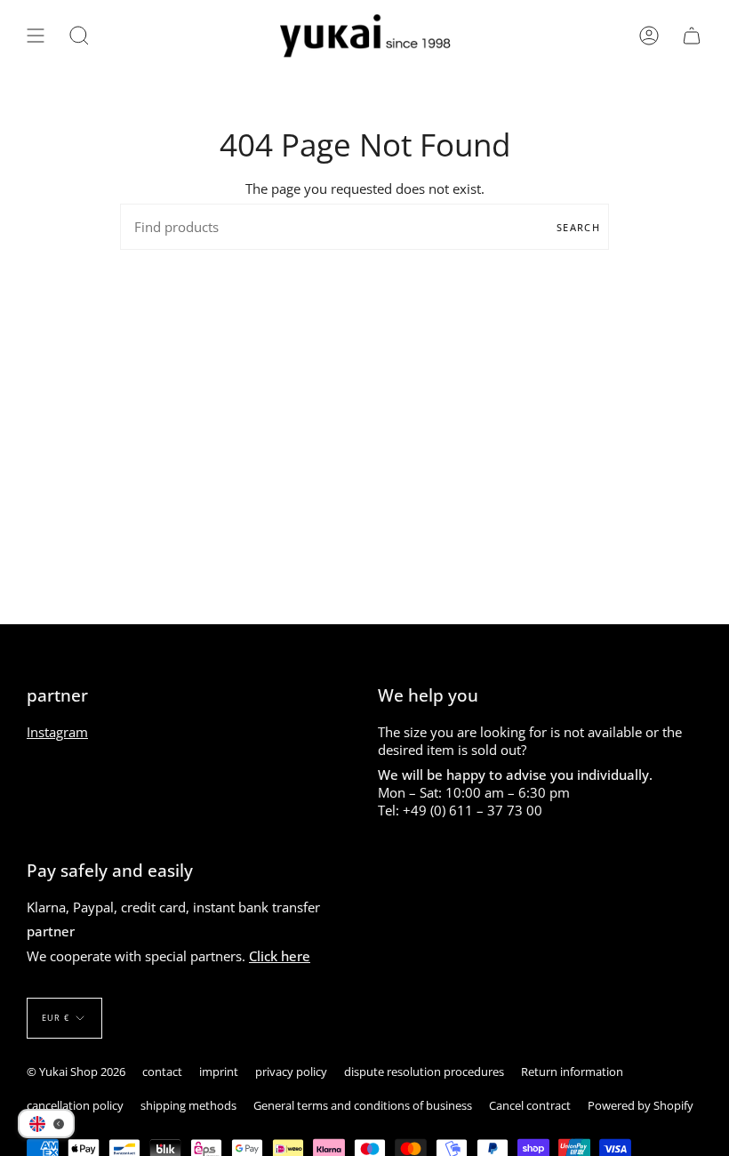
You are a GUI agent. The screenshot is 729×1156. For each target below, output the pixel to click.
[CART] (691, 36)
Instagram (57, 732)
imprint (218, 1072)
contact (162, 1072)
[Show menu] (35, 36)
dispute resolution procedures (424, 1072)
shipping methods (188, 1105)
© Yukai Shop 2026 (76, 1072)
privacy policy (291, 1072)
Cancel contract (530, 1105)
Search (578, 227)
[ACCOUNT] (649, 36)
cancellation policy (75, 1105)
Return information (572, 1072)
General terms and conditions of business (362, 1105)
